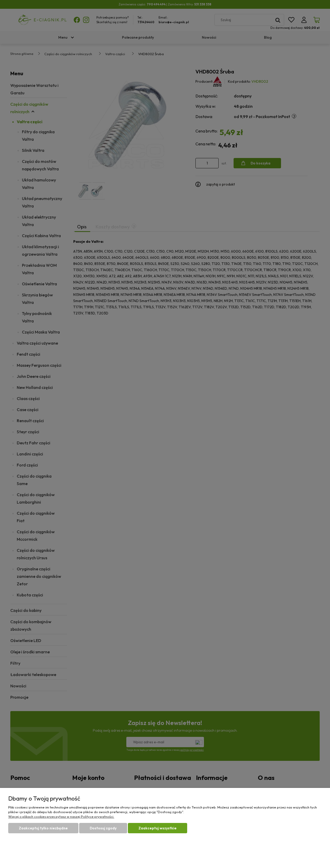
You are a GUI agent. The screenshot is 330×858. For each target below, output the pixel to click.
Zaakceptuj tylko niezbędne (43, 828)
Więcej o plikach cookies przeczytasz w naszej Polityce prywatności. (61, 816)
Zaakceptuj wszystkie (157, 828)
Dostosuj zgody (103, 828)
